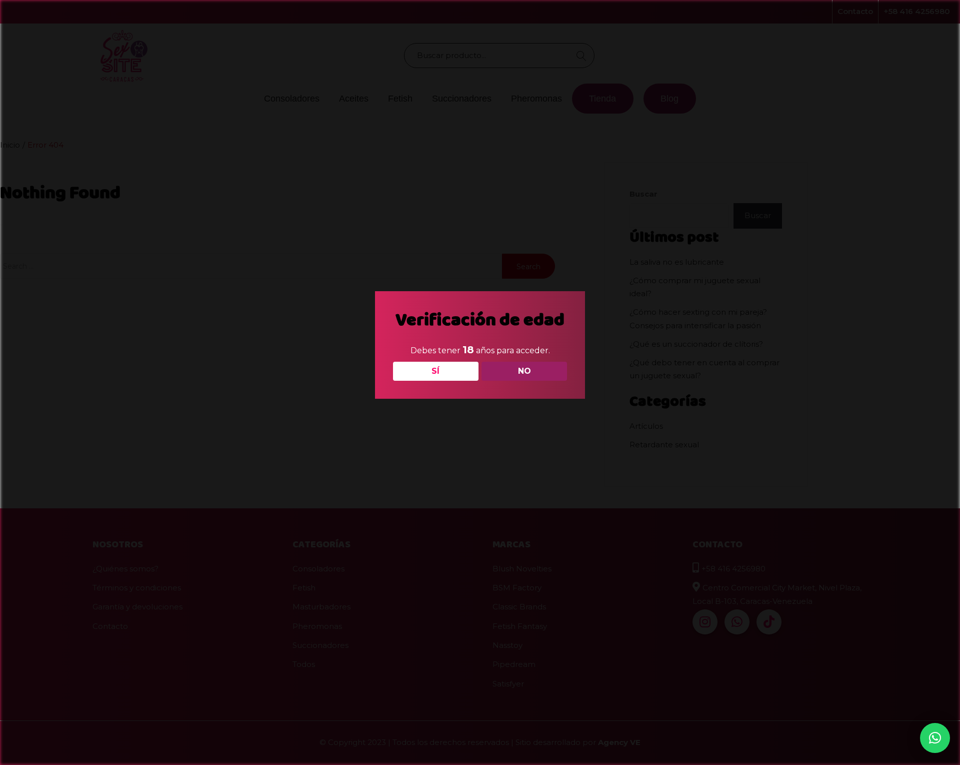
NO (524, 371)
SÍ (436, 371)
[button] (935, 738)
